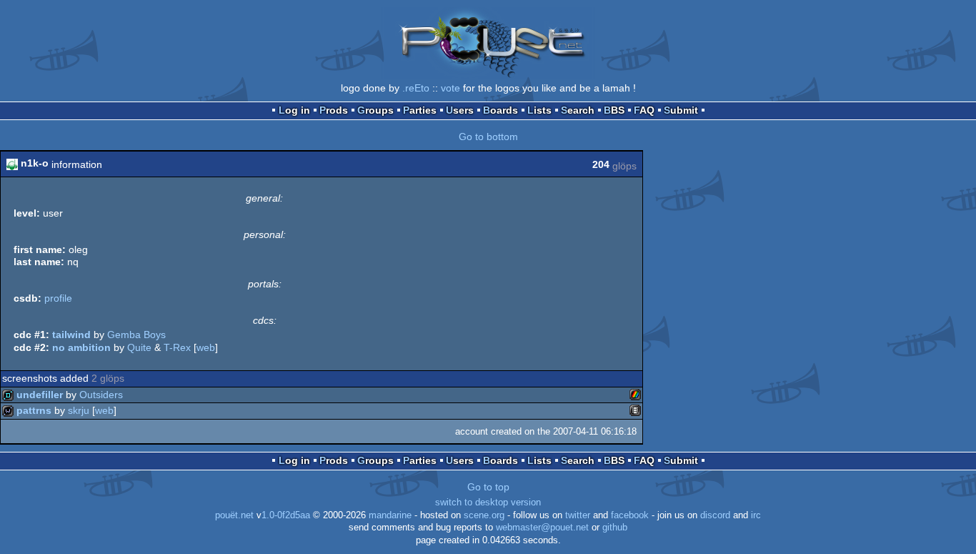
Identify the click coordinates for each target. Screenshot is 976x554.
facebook (630, 515)
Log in (294, 110)
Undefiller (39, 394)
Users (460, 110)
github (614, 528)
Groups (375, 110)
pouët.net (234, 515)
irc (756, 515)
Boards (500, 110)
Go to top (488, 487)
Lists (539, 110)
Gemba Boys (136, 334)
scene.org (484, 515)
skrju (78, 410)
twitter (577, 515)
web (205, 347)
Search (577, 110)
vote (450, 88)
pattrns (33, 410)
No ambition (81, 347)
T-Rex (177, 347)
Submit (681, 110)
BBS (614, 110)
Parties (420, 110)
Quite (139, 347)
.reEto (415, 88)
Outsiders (101, 394)
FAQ (644, 110)
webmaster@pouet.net (542, 528)
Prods (333, 110)
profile (58, 298)
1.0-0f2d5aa (286, 515)
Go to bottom (488, 136)
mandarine (390, 515)
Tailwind (71, 334)
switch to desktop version (488, 503)
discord (715, 515)
